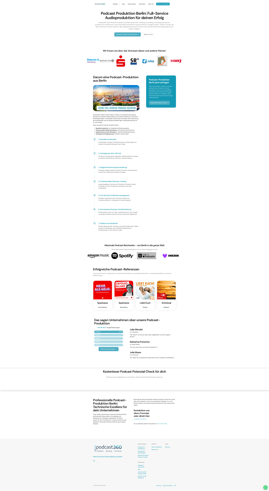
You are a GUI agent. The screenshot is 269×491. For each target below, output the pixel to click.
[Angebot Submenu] (119, 4)
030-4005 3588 (162, 424)
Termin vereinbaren (157, 447)
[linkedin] (94, 461)
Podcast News (132, 4)
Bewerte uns (155, 449)
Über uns (167, 447)
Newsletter (142, 4)
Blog (123, 4)
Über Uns (150, 4)
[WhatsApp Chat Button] (265, 487)
